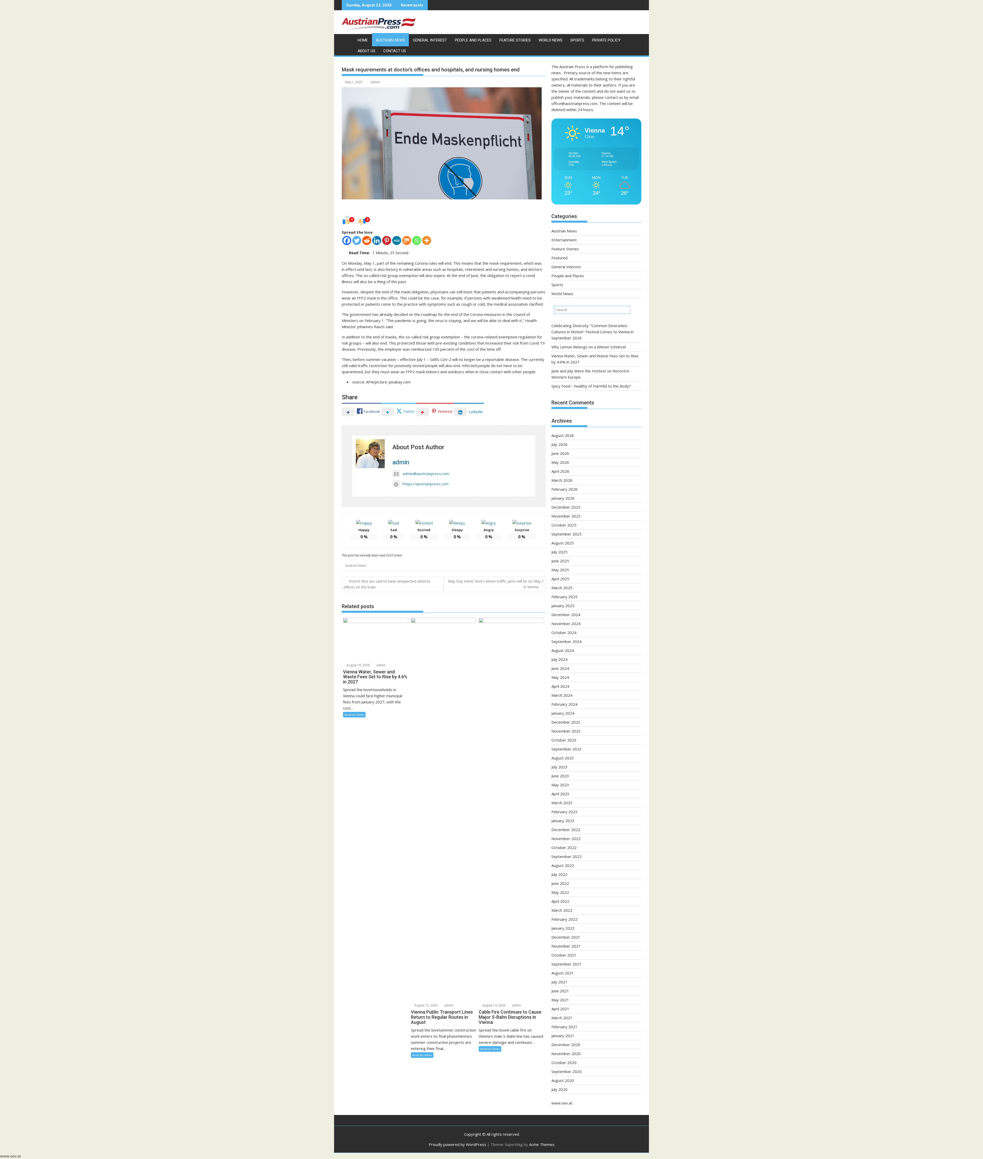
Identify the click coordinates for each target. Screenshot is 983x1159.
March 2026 (561, 480)
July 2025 (559, 551)
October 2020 (563, 1062)
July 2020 (559, 1089)
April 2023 (560, 793)
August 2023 (562, 757)
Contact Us (394, 51)
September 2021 (566, 964)
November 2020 (566, 1053)
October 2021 (563, 955)
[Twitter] (356, 240)
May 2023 (560, 784)
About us (366, 51)
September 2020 (566, 1071)
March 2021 (561, 1017)
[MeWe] (396, 240)
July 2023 (559, 766)
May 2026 (560, 462)
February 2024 (564, 704)
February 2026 (564, 489)
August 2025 (562, 542)
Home (363, 40)
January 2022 (562, 928)
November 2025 (566, 516)
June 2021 (560, 990)
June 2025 (560, 560)
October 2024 (563, 632)
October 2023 (563, 740)
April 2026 (560, 471)
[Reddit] (366, 240)
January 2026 (562, 498)
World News (550, 40)
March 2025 (561, 587)
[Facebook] (346, 240)
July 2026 (559, 444)
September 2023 (566, 749)
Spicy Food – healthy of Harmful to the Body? (591, 386)
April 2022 (560, 901)
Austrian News (390, 40)
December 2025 (565, 507)
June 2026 (560, 453)
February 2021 (564, 1026)
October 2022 (563, 847)
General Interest (430, 40)
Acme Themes (541, 1144)
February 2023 (564, 811)
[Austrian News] (347, 39)
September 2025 (566, 533)
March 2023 (561, 802)
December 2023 (565, 722)
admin (375, 82)
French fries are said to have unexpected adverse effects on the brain (387, 584)
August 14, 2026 (493, 1005)
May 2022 (560, 892)
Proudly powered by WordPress (457, 1144)
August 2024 (562, 650)
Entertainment (564, 239)
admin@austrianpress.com (426, 473)
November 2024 (566, 623)
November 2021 (566, 946)
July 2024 (559, 659)
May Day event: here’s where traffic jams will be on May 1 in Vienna (496, 584)
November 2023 (566, 731)
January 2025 (562, 605)
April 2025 (560, 578)
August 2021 (562, 972)
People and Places (473, 40)
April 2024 (560, 686)
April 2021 (560, 1008)
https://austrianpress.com (425, 483)
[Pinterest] (386, 240)
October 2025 (563, 525)
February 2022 (564, 919)
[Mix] (406, 240)
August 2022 (562, 865)
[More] (426, 240)
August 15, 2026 (425, 1005)
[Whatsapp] (416, 240)
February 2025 (564, 596)
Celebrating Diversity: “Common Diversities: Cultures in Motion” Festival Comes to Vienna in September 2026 (592, 331)
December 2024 (565, 614)
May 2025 (560, 569)
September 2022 (566, 856)
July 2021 (559, 981)
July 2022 (559, 874)
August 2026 (562, 435)
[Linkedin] (376, 240)
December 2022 (565, 829)
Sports (577, 40)
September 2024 (566, 641)
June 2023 (560, 775)
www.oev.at (561, 1103)
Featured (559, 257)
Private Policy (606, 40)
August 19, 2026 (358, 665)
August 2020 (562, 1080)
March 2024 (561, 695)
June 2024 (560, 668)
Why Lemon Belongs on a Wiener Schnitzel (588, 346)
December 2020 (565, 1044)
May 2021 (560, 999)
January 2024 (562, 713)
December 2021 (565, 937)
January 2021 (562, 1035)
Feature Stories (515, 40)
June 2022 (560, 883)
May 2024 (560, 677)
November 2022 (566, 838)
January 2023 (562, 820)
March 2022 (561, 910)
